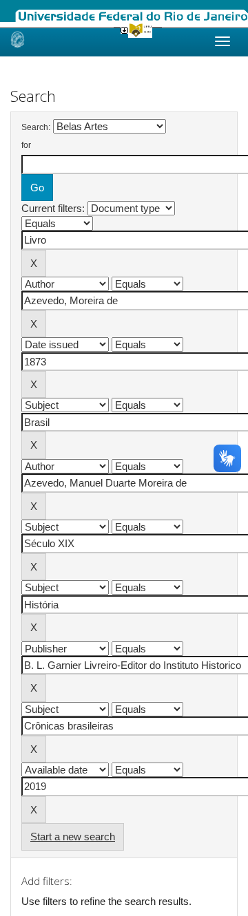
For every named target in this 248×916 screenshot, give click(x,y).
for (26, 145)
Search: (35, 127)
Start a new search (72, 836)
